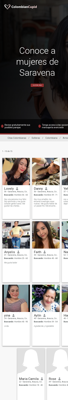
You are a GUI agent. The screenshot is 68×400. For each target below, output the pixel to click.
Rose (52, 379)
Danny (38, 189)
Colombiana (51, 138)
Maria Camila (29, 379)
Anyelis (9, 252)
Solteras (36, 138)
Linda (6, 326)
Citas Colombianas (17, 138)
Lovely (9, 189)
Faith (37, 252)
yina (7, 315)
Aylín (37, 315)
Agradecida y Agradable (44, 326)
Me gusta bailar (10, 263)
